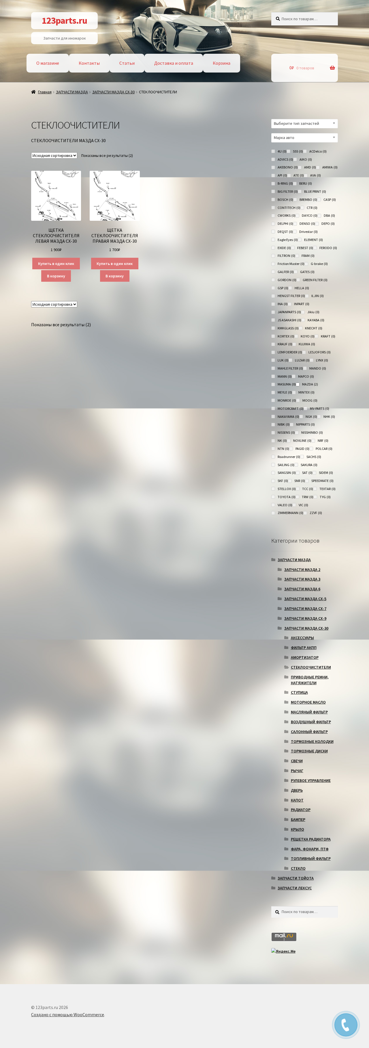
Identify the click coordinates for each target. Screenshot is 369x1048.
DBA (329, 215)
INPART (301, 304)
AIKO (306, 159)
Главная (45, 91)
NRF (323, 440)
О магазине (47, 63)
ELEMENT (313, 240)
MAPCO (306, 376)
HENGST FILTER (291, 296)
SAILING (286, 465)
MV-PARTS (319, 408)
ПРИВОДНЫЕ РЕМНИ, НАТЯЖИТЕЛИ (310, 679)
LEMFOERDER (290, 352)
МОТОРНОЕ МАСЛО (308, 702)
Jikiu (313, 312)
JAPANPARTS (289, 312)
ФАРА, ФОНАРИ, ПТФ (310, 849)
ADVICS (285, 159)
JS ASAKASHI (289, 320)
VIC (303, 505)
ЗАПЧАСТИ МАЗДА (72, 91)
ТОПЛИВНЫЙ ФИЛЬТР (311, 858)
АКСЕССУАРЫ (302, 637)
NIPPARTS (305, 424)
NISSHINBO (312, 432)
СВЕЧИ (297, 760)
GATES (307, 272)
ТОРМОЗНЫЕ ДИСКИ (309, 751)
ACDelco (318, 151)
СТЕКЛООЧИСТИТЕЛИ (311, 667)
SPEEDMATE (322, 480)
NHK (329, 416)
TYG (325, 497)
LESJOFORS (319, 352)
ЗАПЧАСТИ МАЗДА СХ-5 (305, 598)
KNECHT (313, 328)
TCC (307, 489)
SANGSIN (287, 472)
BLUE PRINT (315, 191)
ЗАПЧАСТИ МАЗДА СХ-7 (305, 608)
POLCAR (324, 448)
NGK (311, 416)
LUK (283, 360)
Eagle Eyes (288, 240)
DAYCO (309, 215)
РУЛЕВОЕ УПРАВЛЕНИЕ (311, 780)
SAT (307, 472)
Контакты (89, 63)
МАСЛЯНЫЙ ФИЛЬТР (309, 712)
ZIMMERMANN (290, 513)
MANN (285, 376)
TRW (307, 497)
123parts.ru (64, 20)
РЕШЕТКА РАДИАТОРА (311, 839)
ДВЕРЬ (297, 790)
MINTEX (306, 392)
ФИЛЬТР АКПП (304, 647)
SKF (283, 480)
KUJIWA (307, 344)
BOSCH (285, 199)
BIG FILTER (288, 191)
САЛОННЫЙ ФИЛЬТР (309, 731)
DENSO (307, 223)
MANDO (317, 368)
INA (283, 304)
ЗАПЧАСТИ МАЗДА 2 (302, 569)
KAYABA (316, 320)
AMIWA (330, 167)
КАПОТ (297, 800)
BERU (305, 183)
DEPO (328, 223)
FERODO (328, 248)
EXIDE (284, 248)
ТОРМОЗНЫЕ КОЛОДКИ (312, 741)
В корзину (56, 276)
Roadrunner (289, 457)
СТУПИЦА (299, 692)
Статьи (127, 63)
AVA (315, 175)
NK (282, 440)
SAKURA (309, 465)
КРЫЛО (297, 829)
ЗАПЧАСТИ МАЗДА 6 (302, 588)
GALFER (286, 272)
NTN (283, 448)
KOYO (308, 336)
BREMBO (308, 199)
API (282, 175)
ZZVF (316, 513)
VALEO (285, 505)
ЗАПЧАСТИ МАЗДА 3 (302, 579)
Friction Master (291, 263)
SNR (299, 480)
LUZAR (302, 360)
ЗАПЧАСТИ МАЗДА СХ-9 (305, 618)
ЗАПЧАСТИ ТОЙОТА (296, 878)
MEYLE (285, 392)
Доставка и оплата (173, 63)
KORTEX (286, 336)
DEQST (285, 231)
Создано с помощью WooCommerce (67, 1014)
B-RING (285, 183)
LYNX (322, 360)
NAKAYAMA (288, 416)
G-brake (319, 263)
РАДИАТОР (300, 809)
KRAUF (285, 344)
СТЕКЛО (298, 868)
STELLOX (287, 489)
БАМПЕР (298, 819)
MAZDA (310, 384)
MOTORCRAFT (291, 408)
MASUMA (287, 384)
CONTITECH (289, 207)
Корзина (221, 63)
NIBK (284, 424)
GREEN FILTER (315, 280)
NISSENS (286, 432)
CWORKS (286, 215)
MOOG (309, 400)
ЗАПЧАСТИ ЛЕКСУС (295, 888)
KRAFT (328, 336)
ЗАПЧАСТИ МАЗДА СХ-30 (113, 91)
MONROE (287, 400)
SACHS (313, 457)
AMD (310, 167)
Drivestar (308, 231)
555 (298, 151)
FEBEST (305, 248)
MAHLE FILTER (290, 368)
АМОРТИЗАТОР (305, 657)
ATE (298, 175)
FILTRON (286, 255)
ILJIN (317, 296)
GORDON (287, 280)
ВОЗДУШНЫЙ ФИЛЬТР (311, 721)
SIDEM (326, 472)
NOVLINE (302, 440)
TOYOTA (286, 497)
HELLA (302, 288)
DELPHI (285, 223)
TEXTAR (327, 489)
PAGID (302, 448)
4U (282, 151)
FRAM (308, 255)
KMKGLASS (288, 328)
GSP (283, 288)
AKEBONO (288, 167)
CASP (329, 199)
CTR (312, 207)
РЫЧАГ (297, 770)
